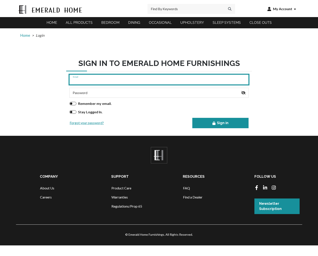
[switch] (243, 93)
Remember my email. (95, 103)
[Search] (230, 9)
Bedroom (110, 23)
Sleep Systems (227, 23)
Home (52, 23)
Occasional (160, 23)
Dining (134, 23)
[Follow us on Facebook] (256, 188)
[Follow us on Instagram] (274, 188)
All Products (79, 23)
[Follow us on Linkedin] (265, 188)
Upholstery (192, 23)
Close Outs (260, 23)
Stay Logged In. (90, 112)
